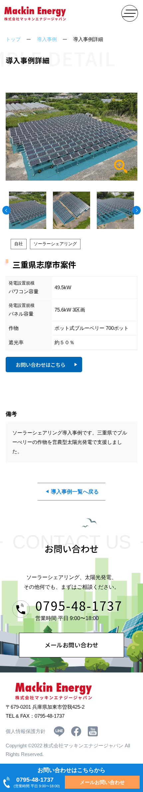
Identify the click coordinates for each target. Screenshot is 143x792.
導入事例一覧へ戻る (75, 491)
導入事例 (47, 39)
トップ (13, 39)
